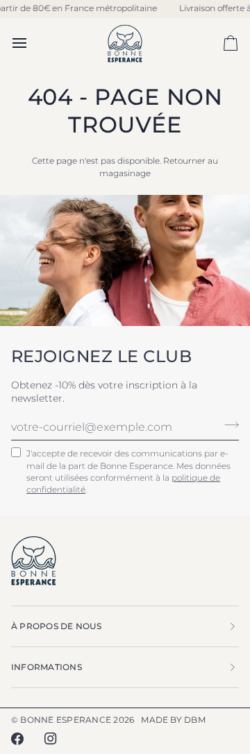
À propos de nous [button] (56, 626)
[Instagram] (50, 738)
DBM (195, 719)
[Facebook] (17, 738)
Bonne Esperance (65, 719)
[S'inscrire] (227, 425)
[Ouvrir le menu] (32, 43)
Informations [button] (46, 667)
